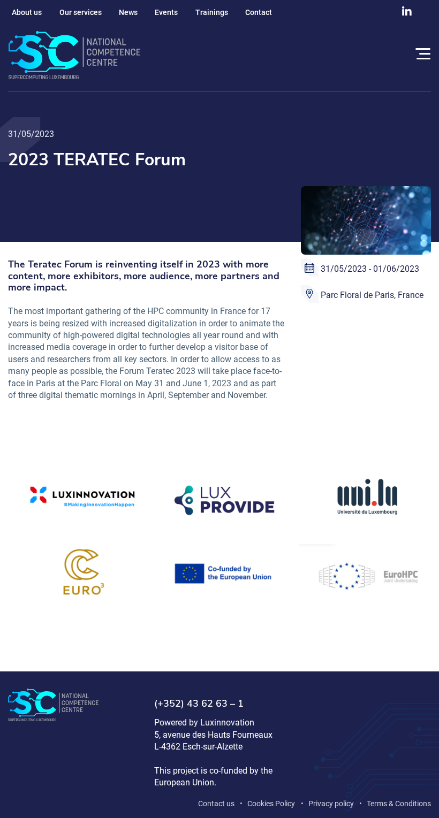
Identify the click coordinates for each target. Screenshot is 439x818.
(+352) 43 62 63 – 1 (199, 704)
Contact (258, 12)
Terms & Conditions (399, 803)
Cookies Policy (271, 803)
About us (27, 12)
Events (166, 12)
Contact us (216, 803)
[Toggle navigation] (420, 55)
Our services (80, 12)
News (128, 12)
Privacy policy (331, 803)
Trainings (211, 12)
